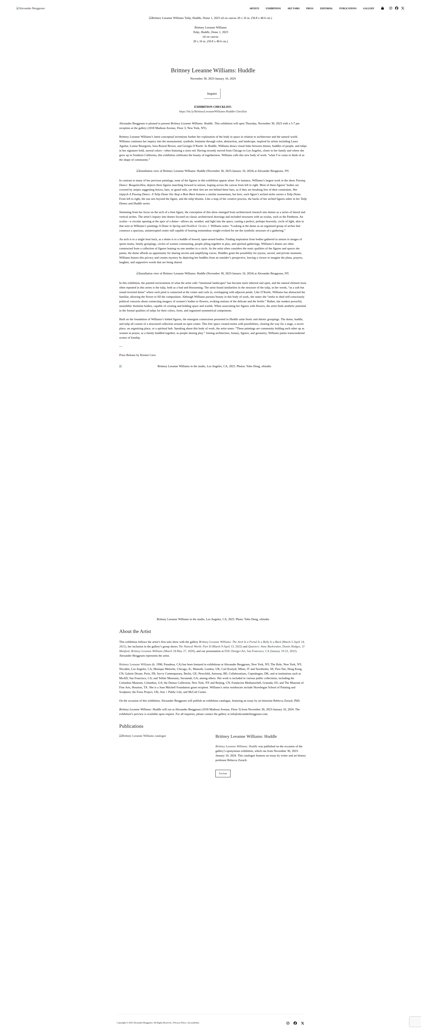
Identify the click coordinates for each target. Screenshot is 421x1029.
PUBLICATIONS (348, 8)
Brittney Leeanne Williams (135, 664)
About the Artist (135, 631)
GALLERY (368, 8)
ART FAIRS (293, 8)
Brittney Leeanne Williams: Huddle (246, 736)
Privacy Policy (179, 1022)
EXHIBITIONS (273, 8)
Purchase (223, 773)
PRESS (309, 8)
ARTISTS (254, 8)
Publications (131, 726)
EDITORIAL (326, 8)
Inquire (212, 93)
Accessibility (193, 1022)
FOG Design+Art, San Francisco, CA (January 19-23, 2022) (260, 651)
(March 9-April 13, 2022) (210, 646)
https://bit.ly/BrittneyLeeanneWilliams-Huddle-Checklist (213, 111)
